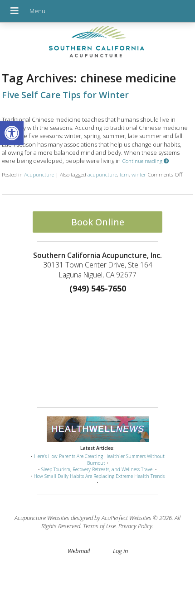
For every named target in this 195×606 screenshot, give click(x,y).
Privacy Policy (135, 526)
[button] (12, 133)
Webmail (79, 551)
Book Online (97, 222)
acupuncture (102, 174)
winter (139, 174)
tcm (124, 174)
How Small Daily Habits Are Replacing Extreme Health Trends (99, 476)
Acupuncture (39, 174)
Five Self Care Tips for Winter (65, 95)
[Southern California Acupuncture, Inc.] (97, 44)
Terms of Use (99, 526)
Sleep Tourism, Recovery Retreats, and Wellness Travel (97, 469)
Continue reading (143, 160)
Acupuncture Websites (42, 518)
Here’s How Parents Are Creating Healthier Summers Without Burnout (99, 459)
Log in (120, 551)
